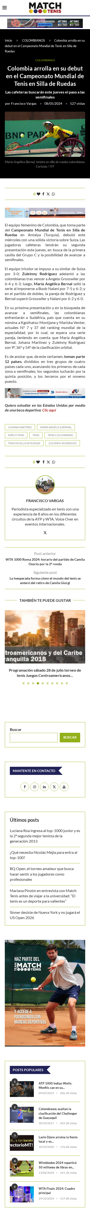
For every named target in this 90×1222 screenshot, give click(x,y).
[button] (9, 647)
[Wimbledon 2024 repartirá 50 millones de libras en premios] (22, 1169)
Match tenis (16, 435)
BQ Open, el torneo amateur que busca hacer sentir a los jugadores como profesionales (42, 874)
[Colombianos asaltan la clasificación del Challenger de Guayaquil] (22, 1115)
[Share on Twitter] (48, 194)
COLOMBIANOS (33, 40)
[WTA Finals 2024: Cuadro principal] (22, 1194)
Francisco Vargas (23, 103)
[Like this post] (38, 194)
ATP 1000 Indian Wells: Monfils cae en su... (55, 1085)
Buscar (16, 729)
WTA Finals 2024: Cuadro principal (57, 1191)
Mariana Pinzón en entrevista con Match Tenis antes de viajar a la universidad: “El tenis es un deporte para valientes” (43, 896)
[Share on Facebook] (43, 194)
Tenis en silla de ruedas (24, 443)
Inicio (8, 40)
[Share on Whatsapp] (53, 194)
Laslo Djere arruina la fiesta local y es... (58, 1139)
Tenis (35, 435)
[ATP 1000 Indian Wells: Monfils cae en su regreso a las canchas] (22, 1089)
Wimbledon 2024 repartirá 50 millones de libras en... (58, 1165)
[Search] (85, 8)
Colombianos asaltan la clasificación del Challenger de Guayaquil (58, 1113)
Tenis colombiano (60, 435)
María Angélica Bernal (56, 427)
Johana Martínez (20, 427)
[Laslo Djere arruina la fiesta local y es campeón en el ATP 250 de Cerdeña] (22, 1143)
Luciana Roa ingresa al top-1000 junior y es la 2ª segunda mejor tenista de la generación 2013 (45, 836)
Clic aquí (49, 410)
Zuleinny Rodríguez (62, 443)
